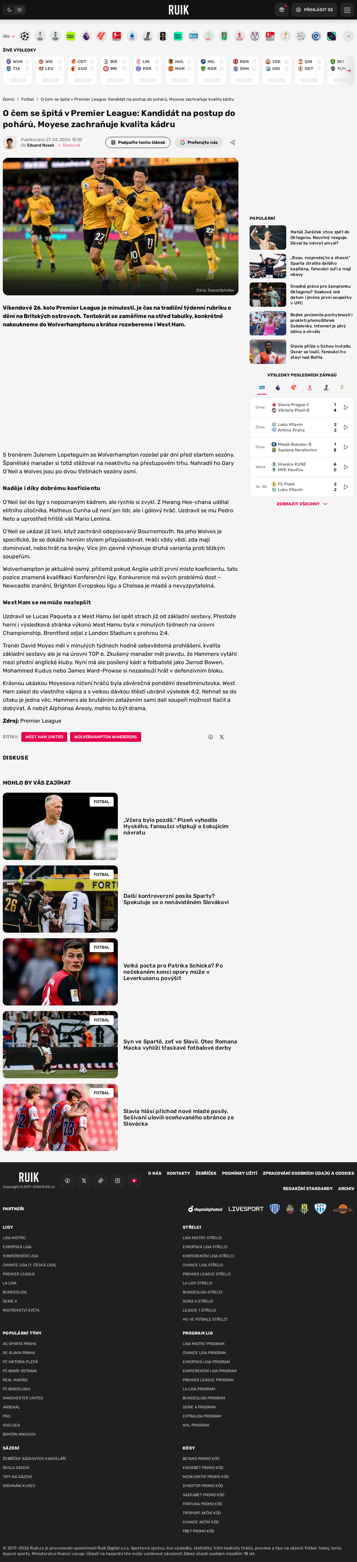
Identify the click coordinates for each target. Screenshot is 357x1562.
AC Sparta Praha (19, 1344)
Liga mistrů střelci (202, 1238)
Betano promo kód (201, 1458)
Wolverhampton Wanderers (105, 737)
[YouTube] (134, 1181)
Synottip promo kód (203, 1486)
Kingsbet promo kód (203, 1468)
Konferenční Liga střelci (208, 1256)
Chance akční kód (201, 1522)
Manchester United (23, 1398)
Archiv (346, 1188)
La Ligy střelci (197, 1283)
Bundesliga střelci (202, 1292)
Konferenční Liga (20, 1256)
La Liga (9, 1283)
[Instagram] (117, 1181)
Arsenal (11, 1407)
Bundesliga (14, 1292)
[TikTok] (101, 1181)
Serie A (10, 1301)
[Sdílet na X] (221, 737)
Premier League (19, 1274)
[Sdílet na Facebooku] (210, 737)
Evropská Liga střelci (205, 1247)
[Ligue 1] (326, 387)
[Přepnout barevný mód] (14, 10)
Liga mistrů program (204, 1344)
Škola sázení (16, 1468)
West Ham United (44, 737)
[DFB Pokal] (342, 387)
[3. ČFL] (261, 387)
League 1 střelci (199, 1310)
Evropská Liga (17, 1247)
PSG (6, 1416)
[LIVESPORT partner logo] (246, 1209)
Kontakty (178, 1173)
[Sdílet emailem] (232, 737)
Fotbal (27, 99)
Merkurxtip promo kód (206, 1477)
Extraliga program (202, 1416)
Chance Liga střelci (203, 1265)
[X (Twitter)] (84, 1181)
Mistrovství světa (21, 1310)
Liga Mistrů (14, 1238)
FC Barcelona (16, 1389)
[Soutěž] (282, 10)
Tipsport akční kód (202, 1513)
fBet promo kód (198, 1531)
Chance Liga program (204, 1353)
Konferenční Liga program (210, 1371)
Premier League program (208, 1380)
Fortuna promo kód (202, 1504)
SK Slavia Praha (19, 1353)
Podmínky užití (239, 1173)
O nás (154, 1173)
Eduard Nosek (37, 145)
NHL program (196, 1425)
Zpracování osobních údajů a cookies (308, 1173)
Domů (8, 99)
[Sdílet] (232, 142)
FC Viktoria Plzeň (20, 1362)
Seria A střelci (198, 1301)
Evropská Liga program (206, 1362)
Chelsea (11, 1425)
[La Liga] (293, 387)
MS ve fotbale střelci (205, 1319)
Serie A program (199, 1407)
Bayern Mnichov (19, 1434)
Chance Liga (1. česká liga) (29, 1265)
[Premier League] (277, 387)
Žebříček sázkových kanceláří (34, 1458)
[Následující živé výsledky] (345, 70)
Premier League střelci (207, 1274)
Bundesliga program (204, 1398)
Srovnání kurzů (19, 1486)
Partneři (13, 1208)
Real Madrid (15, 1380)
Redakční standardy (308, 1188)
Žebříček (206, 1173)
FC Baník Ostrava (20, 1371)
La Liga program (199, 1389)
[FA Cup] (310, 387)
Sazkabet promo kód (204, 1495)
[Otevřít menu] (348, 36)
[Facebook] (67, 1181)
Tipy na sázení (17, 1477)
